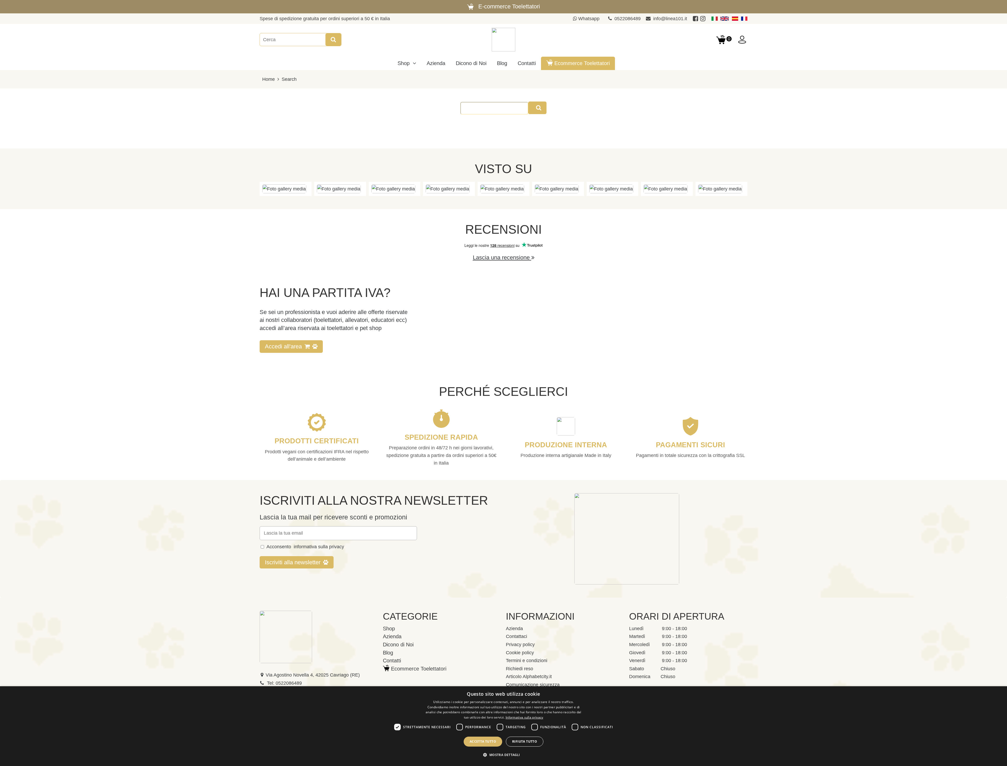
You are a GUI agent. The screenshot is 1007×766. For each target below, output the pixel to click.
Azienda (514, 628)
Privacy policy (520, 644)
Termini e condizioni (526, 660)
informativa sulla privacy (319, 546)
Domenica (639, 676)
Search (289, 79)
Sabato (636, 668)
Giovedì (637, 652)
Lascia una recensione (502, 257)
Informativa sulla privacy (524, 717)
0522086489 (627, 18)
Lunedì (636, 628)
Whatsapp (588, 18)
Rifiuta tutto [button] (524, 741)
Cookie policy (520, 652)
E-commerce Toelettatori (509, 6)
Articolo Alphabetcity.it (529, 676)
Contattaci (516, 636)
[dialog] (503, 726)
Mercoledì (639, 644)
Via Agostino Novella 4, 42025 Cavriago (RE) (313, 675)
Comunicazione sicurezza (533, 684)
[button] (503, 755)
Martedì (637, 636)
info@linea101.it (670, 18)
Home (268, 79)
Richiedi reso (519, 668)
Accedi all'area (283, 346)
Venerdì (637, 660)
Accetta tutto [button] (483, 741)
